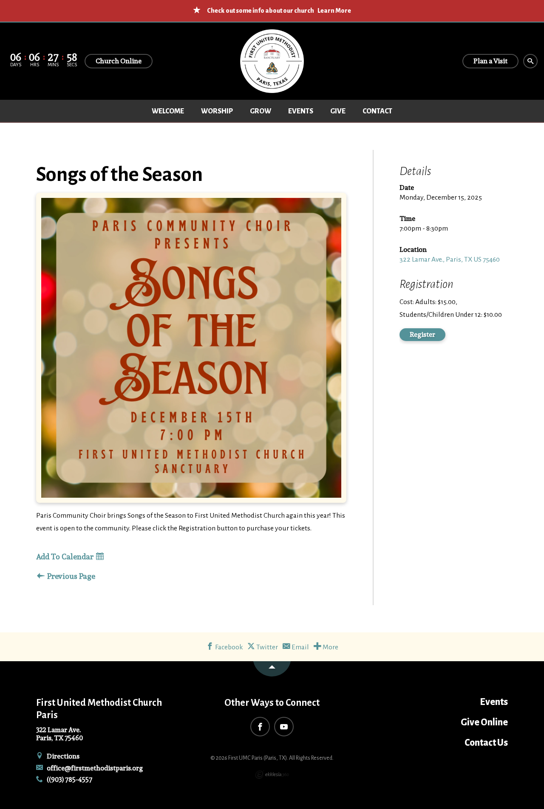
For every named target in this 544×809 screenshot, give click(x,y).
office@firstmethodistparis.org (94, 768)
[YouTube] (284, 726)
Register (422, 334)
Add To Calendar (65, 557)
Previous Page (70, 576)
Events (300, 111)
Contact (377, 111)
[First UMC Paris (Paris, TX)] (272, 61)
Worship (217, 111)
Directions (62, 756)
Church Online (119, 61)
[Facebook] (260, 726)
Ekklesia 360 (272, 774)
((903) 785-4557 (68, 779)
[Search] (530, 61)
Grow (260, 111)
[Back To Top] (272, 669)
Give (338, 111)
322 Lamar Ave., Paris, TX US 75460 (450, 259)
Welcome (168, 111)
